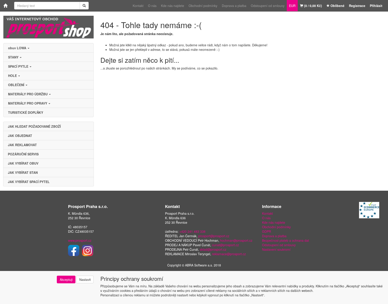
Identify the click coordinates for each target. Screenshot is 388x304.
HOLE (13, 75)
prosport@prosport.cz (213, 236)
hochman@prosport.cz (236, 240)
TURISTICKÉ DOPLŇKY (25, 112)
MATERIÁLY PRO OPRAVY (28, 103)
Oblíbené (337, 5)
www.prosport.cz (79, 240)
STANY (13, 57)
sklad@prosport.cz (213, 249)
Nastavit (85, 279)
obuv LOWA (17, 48)
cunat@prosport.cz (225, 245)
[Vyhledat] (84, 5)
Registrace (357, 5)
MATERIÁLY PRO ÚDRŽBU (28, 94)
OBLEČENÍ (16, 85)
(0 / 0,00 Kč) (312, 5)
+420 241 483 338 (192, 231)
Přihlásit (376, 5)
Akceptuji (66, 279)
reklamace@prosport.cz (229, 254)
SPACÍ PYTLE (18, 66)
